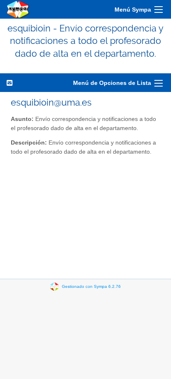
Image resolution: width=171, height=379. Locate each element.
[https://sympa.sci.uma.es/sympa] (18, 9)
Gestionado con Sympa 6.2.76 (91, 286)
